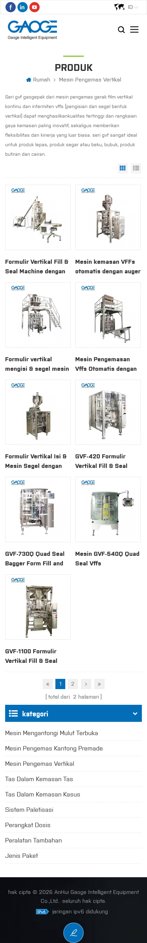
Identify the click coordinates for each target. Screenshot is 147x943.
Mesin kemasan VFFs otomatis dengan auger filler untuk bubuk (108, 266)
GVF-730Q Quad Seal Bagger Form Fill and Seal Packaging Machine (35, 558)
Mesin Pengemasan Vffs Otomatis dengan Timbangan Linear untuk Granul (106, 363)
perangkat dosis (28, 825)
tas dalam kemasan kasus (42, 794)
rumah (41, 79)
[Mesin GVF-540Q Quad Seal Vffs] (108, 509)
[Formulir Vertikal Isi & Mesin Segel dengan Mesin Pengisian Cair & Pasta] (38, 412)
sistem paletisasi (29, 809)
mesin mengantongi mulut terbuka (51, 733)
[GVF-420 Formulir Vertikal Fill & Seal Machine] (108, 412)
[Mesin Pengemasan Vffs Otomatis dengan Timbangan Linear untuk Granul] (108, 315)
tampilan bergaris (123, 168)
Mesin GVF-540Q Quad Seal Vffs (107, 558)
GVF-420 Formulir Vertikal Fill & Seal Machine (101, 461)
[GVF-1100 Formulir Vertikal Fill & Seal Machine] (38, 607)
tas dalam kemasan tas (39, 779)
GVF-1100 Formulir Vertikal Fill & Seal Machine (31, 656)
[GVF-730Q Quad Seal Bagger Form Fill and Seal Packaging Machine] (38, 509)
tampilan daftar (136, 168)
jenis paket (21, 856)
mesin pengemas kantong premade (54, 748)
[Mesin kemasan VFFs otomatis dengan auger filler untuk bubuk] (108, 217)
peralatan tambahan (33, 840)
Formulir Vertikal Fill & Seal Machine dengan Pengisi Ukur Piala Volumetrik (36, 266)
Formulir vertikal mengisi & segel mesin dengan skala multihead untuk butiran (37, 363)
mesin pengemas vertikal (90, 79)
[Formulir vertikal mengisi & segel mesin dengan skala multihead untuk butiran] (38, 315)
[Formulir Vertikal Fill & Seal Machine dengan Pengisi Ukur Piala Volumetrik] (38, 217)
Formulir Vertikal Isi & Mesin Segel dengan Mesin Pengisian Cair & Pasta (37, 461)
